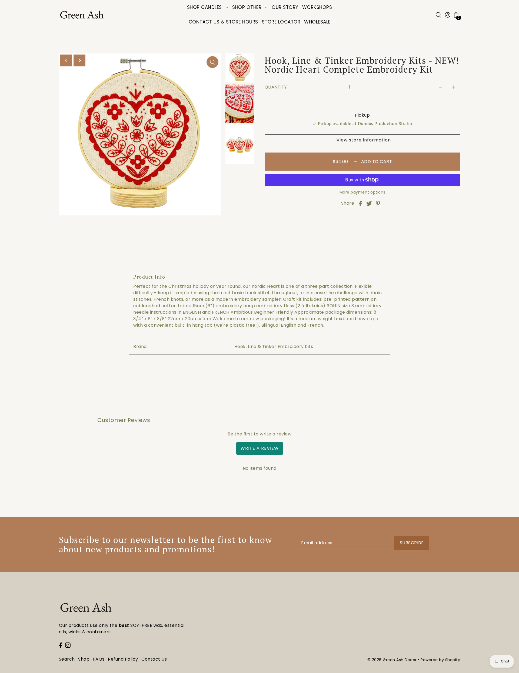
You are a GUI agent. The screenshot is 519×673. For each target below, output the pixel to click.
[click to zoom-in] (212, 62)
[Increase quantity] (453, 87)
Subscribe (412, 543)
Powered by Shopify (440, 659)
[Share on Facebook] (360, 203)
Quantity (276, 87)
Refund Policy (123, 659)
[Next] (79, 60)
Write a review (260, 448)
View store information (364, 140)
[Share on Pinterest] (378, 203)
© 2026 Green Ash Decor (392, 659)
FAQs (99, 659)
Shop (83, 659)
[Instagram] (68, 645)
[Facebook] (60, 645)
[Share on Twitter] (369, 203)
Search (67, 659)
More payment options (362, 192)
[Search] (438, 15)
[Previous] (66, 60)
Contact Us (154, 659)
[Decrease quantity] (440, 87)
